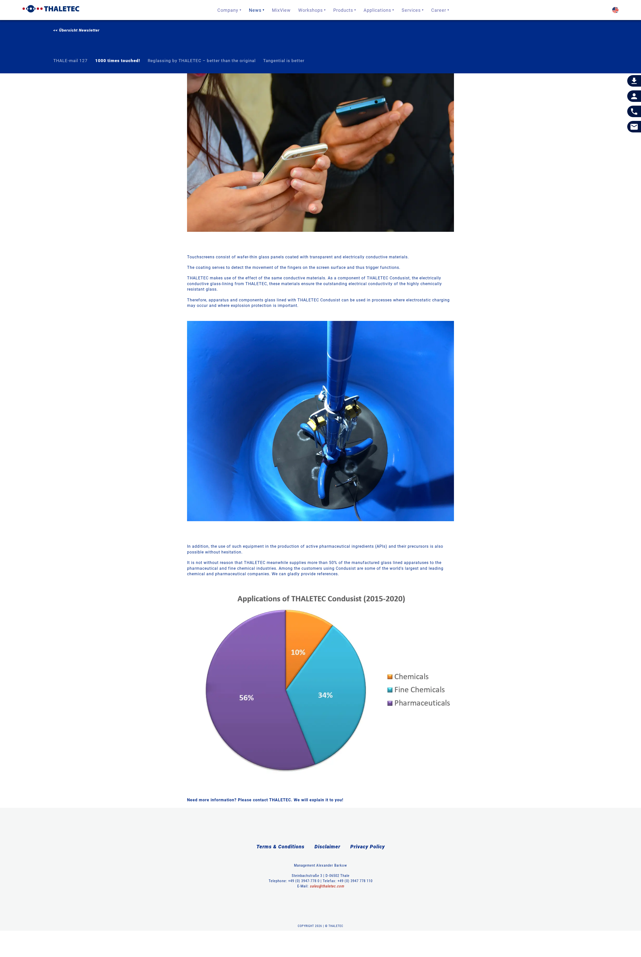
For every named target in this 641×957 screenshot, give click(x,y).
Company (227, 10)
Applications (377, 10)
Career (438, 10)
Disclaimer (327, 847)
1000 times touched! (117, 60)
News (255, 10)
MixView (281, 10)
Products (343, 10)
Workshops (310, 10)
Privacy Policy (367, 847)
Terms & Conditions (280, 847)
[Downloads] (634, 81)
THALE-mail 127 (70, 60)
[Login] (634, 96)
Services (411, 10)
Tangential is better (283, 60)
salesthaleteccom (327, 886)
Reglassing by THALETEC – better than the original (202, 60)
